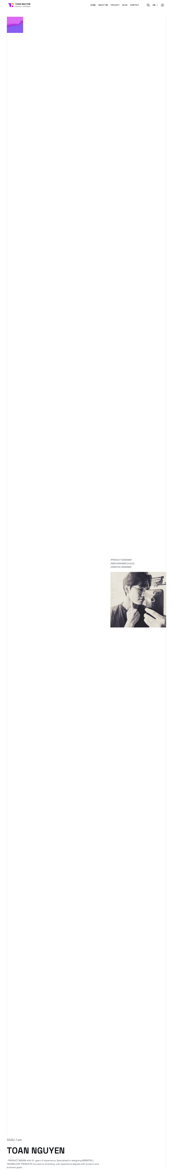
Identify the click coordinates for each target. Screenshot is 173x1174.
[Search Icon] (148, 5)
